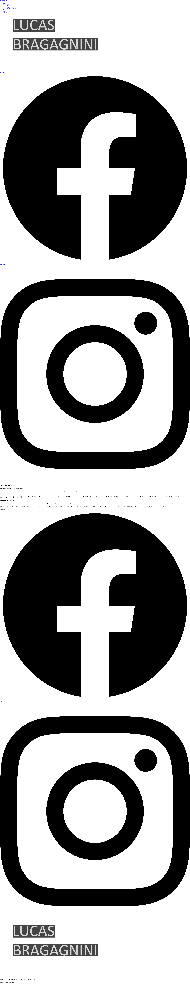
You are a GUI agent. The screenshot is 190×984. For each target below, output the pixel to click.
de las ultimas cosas (10, 5)
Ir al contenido (3, 0)
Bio (4, 11)
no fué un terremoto (10, 7)
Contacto (5, 12)
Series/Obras (6, 4)
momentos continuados (11, 8)
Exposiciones (6, 9)
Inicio (4, 3)
